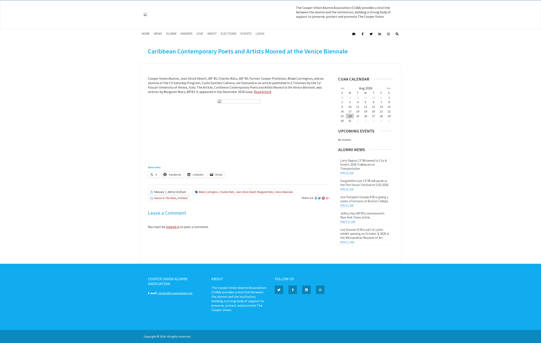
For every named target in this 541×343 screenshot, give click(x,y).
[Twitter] (371, 33)
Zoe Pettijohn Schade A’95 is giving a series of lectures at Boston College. (364, 199)
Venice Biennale (284, 192)
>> (389, 88)
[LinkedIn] (380, 33)
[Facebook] (362, 33)
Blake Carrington (208, 192)
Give (200, 33)
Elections (228, 33)
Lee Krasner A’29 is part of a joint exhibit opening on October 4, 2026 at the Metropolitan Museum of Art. (364, 234)
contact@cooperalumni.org (175, 293)
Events (246, 33)
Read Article (262, 92)
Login (260, 33)
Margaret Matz (265, 192)
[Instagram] (388, 33)
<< (342, 88)
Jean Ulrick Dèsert (246, 192)
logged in (172, 227)
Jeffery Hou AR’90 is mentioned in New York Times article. (362, 215)
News (158, 33)
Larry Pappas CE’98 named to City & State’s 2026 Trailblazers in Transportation (363, 165)
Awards (186, 33)
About (212, 33)
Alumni (171, 33)
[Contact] (354, 33)
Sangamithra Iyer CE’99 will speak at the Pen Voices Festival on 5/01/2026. (364, 183)
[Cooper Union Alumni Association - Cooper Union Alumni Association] (145, 15)
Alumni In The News (165, 198)
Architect (183, 198)
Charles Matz (227, 192)
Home (146, 33)
